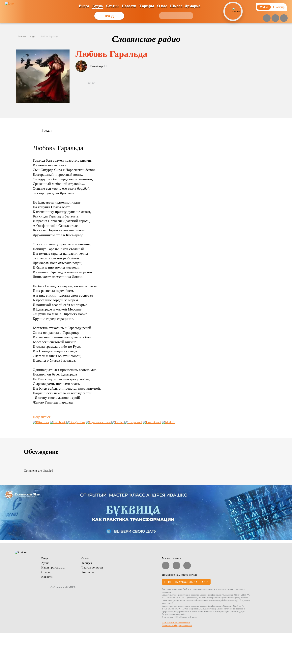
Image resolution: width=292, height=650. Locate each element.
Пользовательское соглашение (176, 622)
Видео (84, 6)
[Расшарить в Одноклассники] (98, 422)
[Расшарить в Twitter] (117, 422)
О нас (162, 6)
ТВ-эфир (278, 7)
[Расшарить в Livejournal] (133, 422)
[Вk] (275, 18)
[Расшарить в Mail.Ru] (168, 422)
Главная (22, 36)
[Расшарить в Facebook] (58, 422)
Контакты (87, 572)
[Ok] (284, 18)
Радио (264, 7)
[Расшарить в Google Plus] (75, 422)
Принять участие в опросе (186, 581)
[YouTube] (267, 18)
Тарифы (146, 6)
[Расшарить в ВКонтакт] (41, 422)
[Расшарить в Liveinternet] (152, 422)
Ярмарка (192, 6)
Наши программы (53, 567)
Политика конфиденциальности (177, 625)
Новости (129, 6)
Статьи (112, 6)
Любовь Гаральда (49, 36)
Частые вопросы (92, 567)
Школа (176, 6)
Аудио (97, 6)
